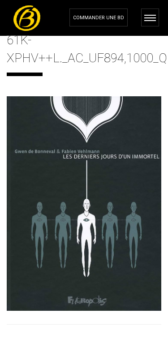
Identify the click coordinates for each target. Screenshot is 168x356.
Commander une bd (98, 18)
